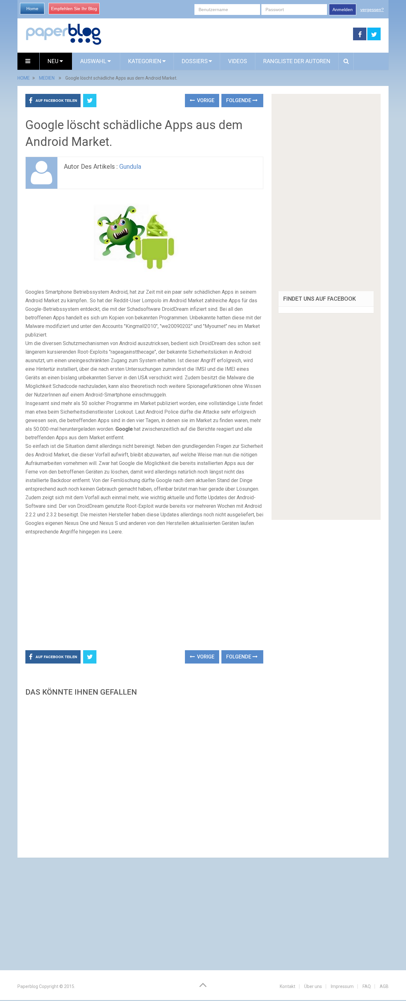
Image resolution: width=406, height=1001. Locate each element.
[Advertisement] (227, 34)
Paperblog (27, 986)
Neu (54, 61)
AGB (384, 986)
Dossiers (195, 61)
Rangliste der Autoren (297, 61)
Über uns (313, 986)
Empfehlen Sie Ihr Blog (74, 8)
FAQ (367, 986)
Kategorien (144, 61)
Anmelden (342, 9)
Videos (237, 61)
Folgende (239, 100)
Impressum (342, 986)
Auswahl (94, 61)
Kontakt (287, 986)
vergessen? (372, 9)
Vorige (205, 100)
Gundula (130, 166)
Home (32, 8)
